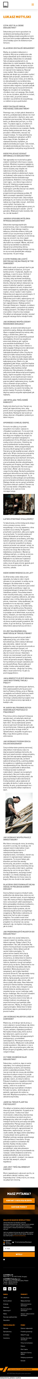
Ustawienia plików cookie (10, 1378)
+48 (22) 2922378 (12, 1282)
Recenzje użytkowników (10, 1317)
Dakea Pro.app (25, 1335)
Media (5, 1314)
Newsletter (6, 1320)
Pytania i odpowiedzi (27, 1328)
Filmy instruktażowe (27, 1343)
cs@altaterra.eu (12, 1284)
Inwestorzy (6, 1338)
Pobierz (23, 1346)
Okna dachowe (25, 1297)
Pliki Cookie (24, 1349)
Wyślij (19, 1254)
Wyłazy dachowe (25, 1301)
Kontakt (23, 1360)
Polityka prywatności (27, 1357)
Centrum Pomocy (19, 1207)
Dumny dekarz (7, 1301)
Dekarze (5, 1328)
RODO (18, 1261)
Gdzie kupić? (7, 1310)
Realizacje (6, 1307)
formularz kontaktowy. (19, 1235)
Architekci (6, 1335)
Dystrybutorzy (7, 1331)
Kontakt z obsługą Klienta (19, 1201)
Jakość (5, 1297)
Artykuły (5, 1304)
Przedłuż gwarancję (26, 1331)
